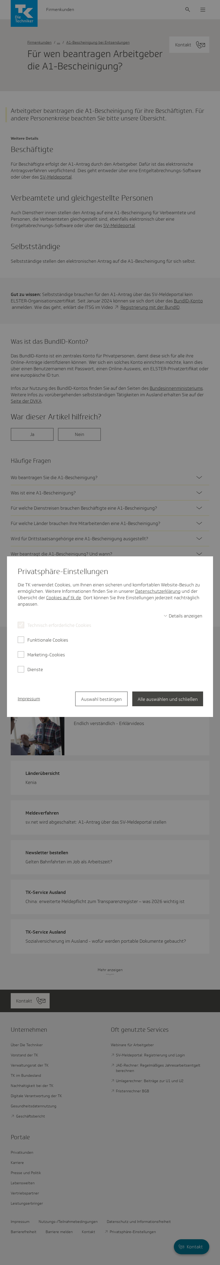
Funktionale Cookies (47, 640)
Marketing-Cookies (46, 655)
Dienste (35, 669)
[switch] (183, 616)
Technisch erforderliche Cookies (59, 625)
